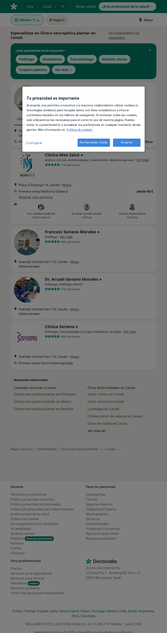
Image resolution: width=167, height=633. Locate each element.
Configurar (34, 143)
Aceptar (127, 142)
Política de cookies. (79, 130)
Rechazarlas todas (94, 142)
